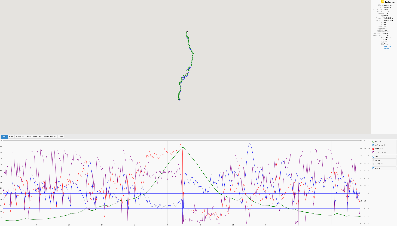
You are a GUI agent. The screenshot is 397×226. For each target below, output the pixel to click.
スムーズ (377, 168)
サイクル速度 (37, 136)
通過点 (11, 136)
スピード (380, 145)
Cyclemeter (389, 2)
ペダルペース (380, 152)
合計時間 (377, 160)
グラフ (4, 136)
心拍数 (61, 136)
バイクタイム (379, 164)
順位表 (29, 136)
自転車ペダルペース (50, 136)
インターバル (20, 136)
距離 (376, 156)
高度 (379, 141)
